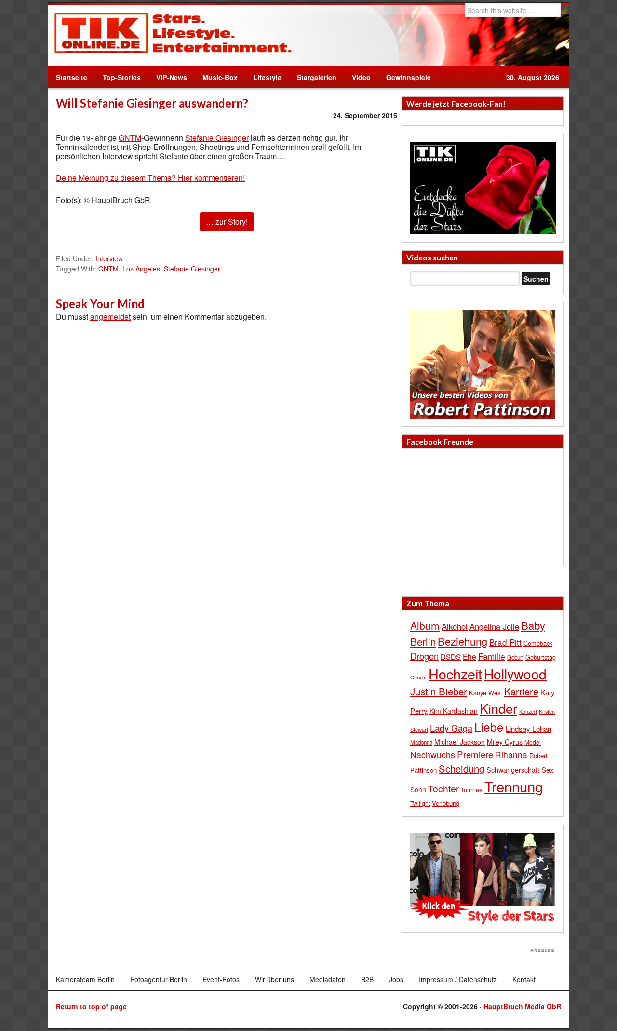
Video (357, 77)
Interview (109, 258)
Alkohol (455, 626)
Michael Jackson (459, 741)
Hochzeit (455, 673)
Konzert (528, 711)
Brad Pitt (505, 642)
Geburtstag (540, 657)
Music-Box (216, 77)
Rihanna (511, 754)
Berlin (423, 641)
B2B (367, 979)
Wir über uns (274, 979)
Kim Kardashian (453, 711)
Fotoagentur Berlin (158, 979)
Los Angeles (141, 268)
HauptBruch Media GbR (522, 1006)
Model (532, 742)
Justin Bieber (438, 691)
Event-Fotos (221, 979)
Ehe (469, 656)
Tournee (472, 790)
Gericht (418, 677)
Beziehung (462, 641)
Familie (491, 656)
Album (425, 625)
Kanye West (485, 692)
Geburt (515, 657)
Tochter (443, 788)
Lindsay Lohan (528, 728)
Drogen (424, 656)
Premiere (475, 753)
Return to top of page (91, 1006)
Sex (547, 769)
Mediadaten (327, 979)
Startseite (71, 77)
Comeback (537, 643)
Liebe (489, 726)
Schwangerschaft (512, 769)
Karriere (521, 691)
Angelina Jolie (494, 626)
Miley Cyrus (505, 741)
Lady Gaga (451, 727)
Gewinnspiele (408, 77)
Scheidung (461, 768)
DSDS (451, 656)
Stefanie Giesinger (217, 137)
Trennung (513, 786)
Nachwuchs (432, 754)
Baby (533, 625)
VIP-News (171, 77)
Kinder (498, 708)
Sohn (418, 789)
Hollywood (515, 673)
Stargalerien (316, 77)
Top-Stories (122, 77)
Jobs (396, 979)
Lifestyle (263, 77)
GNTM (130, 137)
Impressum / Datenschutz (458, 979)
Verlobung (445, 803)
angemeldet (110, 316)
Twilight (420, 803)
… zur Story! (227, 221)
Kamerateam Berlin (85, 979)
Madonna (421, 742)
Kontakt (524, 979)
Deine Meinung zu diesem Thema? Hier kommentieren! (150, 177)
